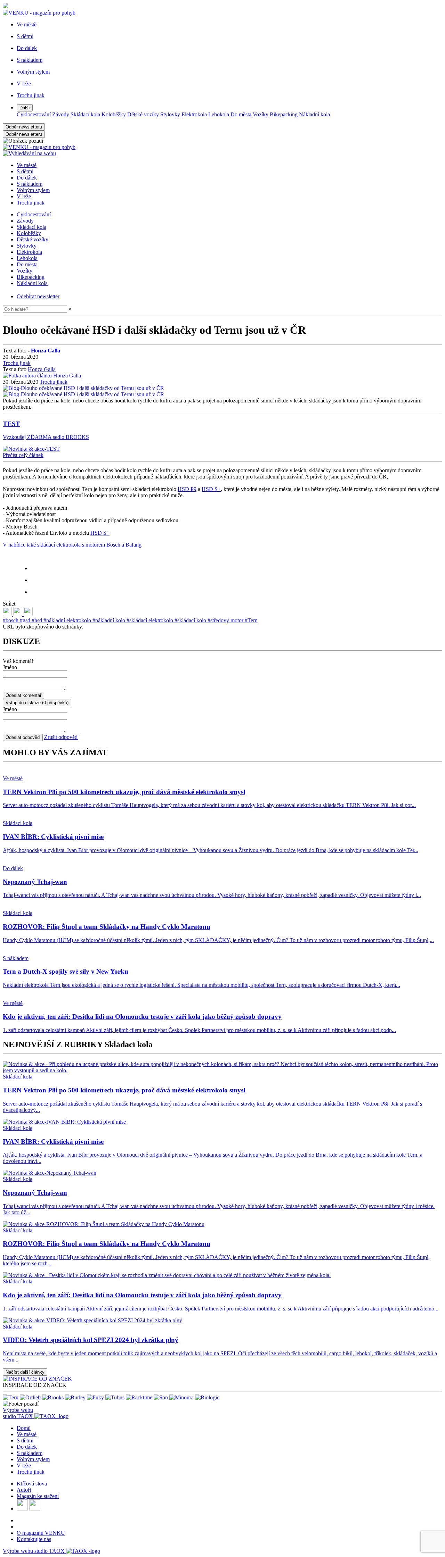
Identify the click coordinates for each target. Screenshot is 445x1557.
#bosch (11, 620)
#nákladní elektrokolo (67, 620)
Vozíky (260, 114)
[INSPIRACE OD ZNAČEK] (37, 1379)
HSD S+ (211, 489)
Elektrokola (194, 114)
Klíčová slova (32, 1484)
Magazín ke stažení (38, 1496)
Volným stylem (33, 190)
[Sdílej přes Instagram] (28, 614)
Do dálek (27, 178)
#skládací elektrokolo (151, 620)
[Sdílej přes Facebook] (18, 614)
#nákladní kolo (109, 620)
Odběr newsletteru (24, 127)
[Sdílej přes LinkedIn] (8, 614)
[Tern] (10, 1397)
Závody (60, 114)
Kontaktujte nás (34, 1539)
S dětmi (25, 171)
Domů (24, 1428)
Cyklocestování (34, 114)
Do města (240, 114)
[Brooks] (53, 1397)
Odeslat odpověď (23, 737)
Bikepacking (284, 114)
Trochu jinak (30, 203)
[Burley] (75, 1397)
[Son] (161, 1397)
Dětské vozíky (143, 114)
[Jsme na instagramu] (34, 1509)
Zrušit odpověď (61, 737)
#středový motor (226, 620)
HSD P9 (187, 489)
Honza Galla (42, 369)
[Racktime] (139, 1397)
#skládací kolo (191, 620)
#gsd (26, 620)
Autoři (24, 1490)
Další (24, 107)
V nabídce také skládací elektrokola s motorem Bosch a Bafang (72, 545)
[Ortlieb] (30, 1397)
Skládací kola (85, 114)
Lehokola (218, 114)
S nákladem (29, 184)
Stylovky (170, 114)
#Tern (251, 620)
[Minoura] (181, 1397)
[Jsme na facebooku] (23, 1509)
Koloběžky (114, 114)
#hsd (37, 620)
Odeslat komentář (23, 695)
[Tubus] (114, 1397)
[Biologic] (207, 1397)
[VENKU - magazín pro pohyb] (39, 147)
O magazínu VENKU (41, 1533)
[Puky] (95, 1397)
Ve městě (27, 165)
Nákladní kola (314, 114)
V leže (24, 196)
